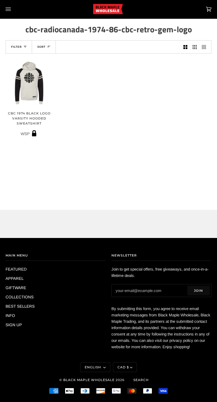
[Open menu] (13, 9)
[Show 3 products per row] (194, 47)
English (93, 367)
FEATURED (16, 269)
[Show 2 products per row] (185, 47)
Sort (41, 46)
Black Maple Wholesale (89, 380)
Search (141, 380)
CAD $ (123, 367)
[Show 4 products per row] (205, 47)
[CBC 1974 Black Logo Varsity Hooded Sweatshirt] (29, 83)
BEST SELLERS (20, 306)
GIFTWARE (16, 287)
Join (198, 291)
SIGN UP (14, 325)
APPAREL (15, 278)
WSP (29, 123)
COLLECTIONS (20, 297)
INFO (10, 315)
